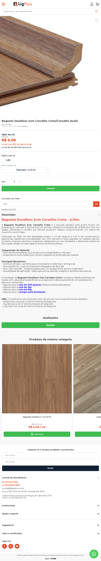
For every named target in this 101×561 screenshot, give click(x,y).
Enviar (50, 468)
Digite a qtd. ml (8, 156)
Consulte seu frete (10, 199)
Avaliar (50, 325)
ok (96, 204)
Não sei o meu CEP (9, 209)
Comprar (50, 188)
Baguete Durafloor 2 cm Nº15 (37, 417)
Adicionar (39, 434)
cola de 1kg (25, 287)
